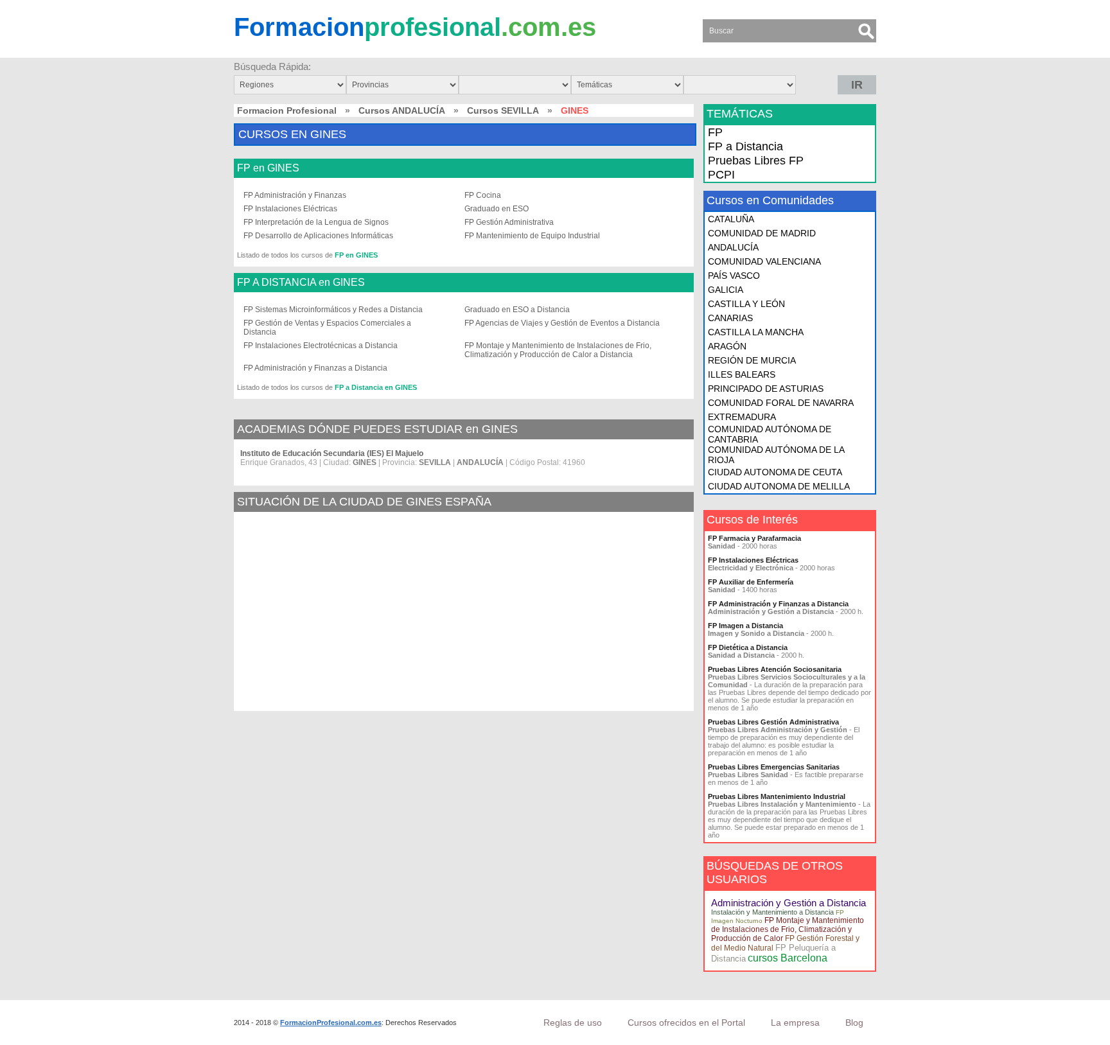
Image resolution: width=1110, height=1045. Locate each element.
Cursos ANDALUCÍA (401, 110)
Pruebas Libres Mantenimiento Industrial (776, 796)
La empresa (795, 1022)
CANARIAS (730, 318)
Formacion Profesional (287, 110)
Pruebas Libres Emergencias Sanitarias (774, 767)
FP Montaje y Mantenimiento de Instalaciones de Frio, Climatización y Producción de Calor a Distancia (557, 350)
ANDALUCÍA (733, 247)
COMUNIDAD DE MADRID (762, 233)
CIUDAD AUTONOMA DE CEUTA (775, 472)
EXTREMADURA (742, 417)
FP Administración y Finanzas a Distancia (315, 368)
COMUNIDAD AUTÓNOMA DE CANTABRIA (769, 434)
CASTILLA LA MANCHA (756, 332)
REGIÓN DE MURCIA (752, 360)
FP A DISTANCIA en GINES (301, 282)
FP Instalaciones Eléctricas (290, 208)
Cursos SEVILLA (503, 110)
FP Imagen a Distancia (745, 625)
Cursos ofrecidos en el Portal (686, 1022)
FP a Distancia (745, 146)
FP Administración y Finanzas (294, 195)
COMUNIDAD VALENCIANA (764, 261)
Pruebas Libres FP (756, 160)
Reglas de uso (572, 1022)
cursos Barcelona (787, 958)
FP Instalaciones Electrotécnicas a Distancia (320, 345)
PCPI (721, 174)
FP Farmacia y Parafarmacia (754, 538)
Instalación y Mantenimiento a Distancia (772, 912)
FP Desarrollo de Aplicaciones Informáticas (318, 235)
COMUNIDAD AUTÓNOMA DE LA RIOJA (776, 454)
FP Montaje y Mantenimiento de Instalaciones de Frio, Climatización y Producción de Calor (787, 929)
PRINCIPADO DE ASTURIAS (766, 388)
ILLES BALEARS (741, 374)
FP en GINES (268, 168)
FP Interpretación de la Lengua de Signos (316, 222)
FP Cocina (482, 195)
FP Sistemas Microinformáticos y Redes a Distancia (333, 309)
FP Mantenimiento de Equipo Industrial (532, 235)
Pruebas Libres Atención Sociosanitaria (774, 669)
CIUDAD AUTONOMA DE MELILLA (779, 486)
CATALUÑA (731, 219)
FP (715, 132)
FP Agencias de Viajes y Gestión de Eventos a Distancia (562, 323)
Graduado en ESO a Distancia (517, 309)
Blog (854, 1022)
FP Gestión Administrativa (509, 222)
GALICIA (725, 290)
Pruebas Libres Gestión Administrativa (773, 722)
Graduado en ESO (496, 208)
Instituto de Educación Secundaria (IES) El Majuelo (331, 453)
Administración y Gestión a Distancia (788, 902)
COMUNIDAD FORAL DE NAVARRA (781, 403)
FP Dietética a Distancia (748, 647)
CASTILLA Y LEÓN (746, 304)
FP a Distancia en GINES (376, 387)
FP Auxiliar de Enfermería (750, 582)
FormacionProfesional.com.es (331, 1022)
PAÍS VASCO (734, 275)
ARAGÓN (727, 346)
